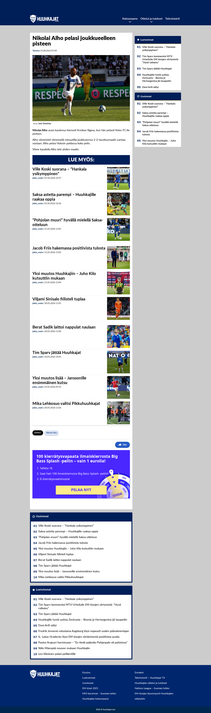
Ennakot (139, 672)
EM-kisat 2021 (90, 688)
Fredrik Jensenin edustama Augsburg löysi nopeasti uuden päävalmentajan (83, 631)
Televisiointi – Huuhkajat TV (150, 678)
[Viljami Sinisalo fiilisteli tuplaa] (118, 308)
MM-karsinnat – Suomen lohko (99, 693)
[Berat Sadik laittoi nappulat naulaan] (118, 336)
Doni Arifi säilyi (47, 625)
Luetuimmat (43, 589)
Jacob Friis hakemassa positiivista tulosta (68, 248)
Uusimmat (42, 516)
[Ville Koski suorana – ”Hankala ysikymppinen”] (118, 178)
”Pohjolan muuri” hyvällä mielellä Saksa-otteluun (67, 537)
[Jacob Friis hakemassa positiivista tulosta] (118, 257)
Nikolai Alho (51, 433)
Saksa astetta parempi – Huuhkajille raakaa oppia (68, 531)
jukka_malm (37, 178)
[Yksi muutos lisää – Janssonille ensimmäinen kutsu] (118, 387)
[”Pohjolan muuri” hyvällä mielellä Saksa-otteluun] (118, 229)
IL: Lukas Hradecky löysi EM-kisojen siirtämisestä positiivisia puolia (78, 637)
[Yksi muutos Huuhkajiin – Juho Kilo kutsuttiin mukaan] (118, 283)
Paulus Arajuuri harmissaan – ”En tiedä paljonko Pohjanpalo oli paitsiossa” (83, 642)
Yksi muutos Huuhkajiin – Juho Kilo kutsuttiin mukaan (71, 548)
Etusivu (86, 672)
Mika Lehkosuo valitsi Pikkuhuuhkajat (66, 404)
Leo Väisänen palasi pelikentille (57, 654)
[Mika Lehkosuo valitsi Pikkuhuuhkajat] (118, 412)
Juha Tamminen (44, 124)
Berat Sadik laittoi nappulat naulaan (64, 327)
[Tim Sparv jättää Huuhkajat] (118, 362)
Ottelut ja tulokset (151, 18)
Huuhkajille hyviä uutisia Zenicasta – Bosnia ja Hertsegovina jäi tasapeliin (82, 619)
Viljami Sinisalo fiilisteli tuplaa (58, 299)
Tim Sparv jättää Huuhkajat (56, 353)
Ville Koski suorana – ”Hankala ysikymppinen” (66, 525)
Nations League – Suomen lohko (152, 688)
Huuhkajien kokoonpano (95, 699)
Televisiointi (172, 18)
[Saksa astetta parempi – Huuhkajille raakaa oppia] (118, 204)
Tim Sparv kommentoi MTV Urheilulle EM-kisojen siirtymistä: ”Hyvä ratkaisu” (79, 606)
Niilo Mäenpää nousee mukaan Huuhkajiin (64, 648)
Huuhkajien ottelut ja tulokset (151, 683)
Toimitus (36, 51)
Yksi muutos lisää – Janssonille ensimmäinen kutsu (69, 571)
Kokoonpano (130, 18)
